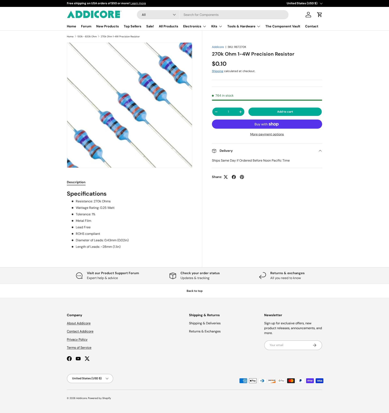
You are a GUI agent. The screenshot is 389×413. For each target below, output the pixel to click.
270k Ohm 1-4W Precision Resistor (120, 36)
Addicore (218, 47)
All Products (168, 26)
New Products (107, 26)
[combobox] (213, 14)
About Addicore (79, 323)
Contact (311, 26)
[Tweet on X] (226, 177)
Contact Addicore (80, 331)
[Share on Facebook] (234, 177)
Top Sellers (132, 26)
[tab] (76, 182)
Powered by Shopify (99, 398)
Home (71, 26)
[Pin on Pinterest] (242, 177)
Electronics (192, 26)
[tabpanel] (129, 219)
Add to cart (285, 111)
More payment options (267, 134)
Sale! (150, 26)
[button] (319, 14)
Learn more (138, 3)
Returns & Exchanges (205, 331)
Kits (214, 26)
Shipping (217, 71)
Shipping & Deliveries (205, 323)
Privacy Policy (77, 339)
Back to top (195, 291)
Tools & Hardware (241, 26)
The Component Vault (282, 26)
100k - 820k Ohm (87, 36)
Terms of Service (79, 347)
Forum (86, 26)
